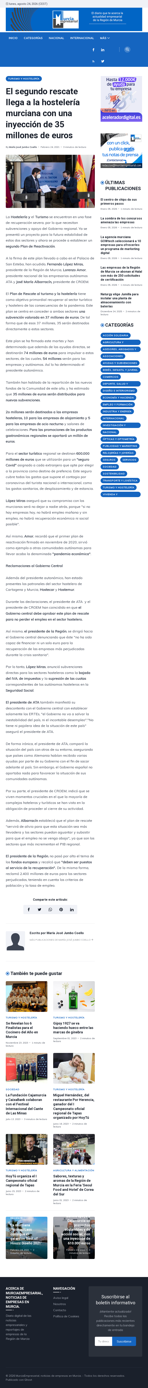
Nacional (56, 38)
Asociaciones (113, 356)
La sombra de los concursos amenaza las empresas (121, 220)
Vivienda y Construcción (113, 495)
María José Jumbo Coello (23, 147)
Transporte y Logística (120, 480)
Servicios (129, 459)
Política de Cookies (66, 1316)
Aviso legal (60, 1298)
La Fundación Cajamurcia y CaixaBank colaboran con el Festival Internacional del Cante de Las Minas (26, 1104)
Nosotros (59, 1304)
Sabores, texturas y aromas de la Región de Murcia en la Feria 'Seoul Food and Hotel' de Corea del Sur (73, 1185)
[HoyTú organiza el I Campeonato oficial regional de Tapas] (26, 1149)
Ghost (28, 1379)
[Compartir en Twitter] (39, 909)
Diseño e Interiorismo (119, 390)
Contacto (59, 1310)
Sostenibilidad (114, 473)
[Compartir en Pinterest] (61, 909)
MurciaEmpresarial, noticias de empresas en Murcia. (49, 1375)
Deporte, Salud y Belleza (115, 384)
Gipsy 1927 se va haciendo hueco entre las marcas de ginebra (73, 1027)
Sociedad (12, 1089)
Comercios (111, 376)
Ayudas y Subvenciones (120, 363)
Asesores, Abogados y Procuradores (119, 350)
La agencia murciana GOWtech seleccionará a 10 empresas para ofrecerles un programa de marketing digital (121, 245)
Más (103, 38)
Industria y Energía (117, 411)
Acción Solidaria (115, 335)
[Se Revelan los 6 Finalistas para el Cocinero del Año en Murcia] (26, 996)
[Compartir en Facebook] (28, 909)
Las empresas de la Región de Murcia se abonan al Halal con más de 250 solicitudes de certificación (121, 273)
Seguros (109, 459)
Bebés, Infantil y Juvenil (120, 369)
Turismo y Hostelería (24, 78)
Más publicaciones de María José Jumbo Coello (60, 939)
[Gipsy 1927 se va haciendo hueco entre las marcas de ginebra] (74, 996)
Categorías (33, 38)
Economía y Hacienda (118, 397)
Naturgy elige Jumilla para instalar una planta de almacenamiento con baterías (120, 300)
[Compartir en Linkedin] (71, 909)
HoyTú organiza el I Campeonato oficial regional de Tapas (21, 1180)
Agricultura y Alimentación (73, 1170)
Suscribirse (124, 1341)
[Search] (127, 49)
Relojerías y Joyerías (118, 452)
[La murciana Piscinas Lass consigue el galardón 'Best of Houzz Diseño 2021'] (26, 1238)
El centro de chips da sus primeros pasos (119, 201)
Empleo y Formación (118, 404)
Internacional (82, 38)
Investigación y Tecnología (114, 426)
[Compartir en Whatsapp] (50, 909)
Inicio (13, 38)
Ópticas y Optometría (119, 439)
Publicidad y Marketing (120, 445)
